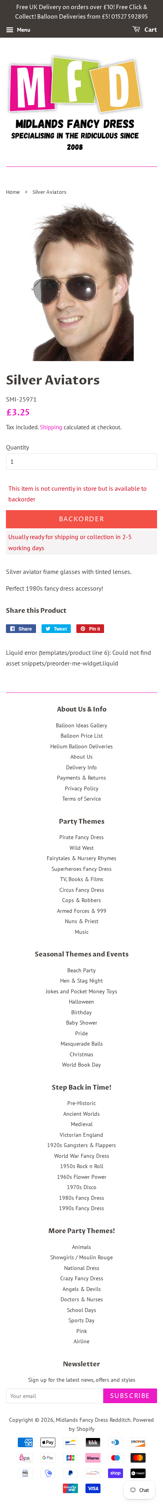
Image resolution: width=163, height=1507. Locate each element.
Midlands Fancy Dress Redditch (93, 1419)
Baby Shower (81, 1022)
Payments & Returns (81, 777)
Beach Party (81, 970)
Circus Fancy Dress (81, 889)
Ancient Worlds (81, 1113)
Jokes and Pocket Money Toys (81, 991)
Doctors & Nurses (82, 1299)
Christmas (81, 1054)
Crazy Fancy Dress (81, 1278)
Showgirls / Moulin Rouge (81, 1257)
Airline (81, 1341)
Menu (22, 29)
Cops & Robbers (81, 900)
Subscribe (130, 1396)
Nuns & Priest (82, 921)
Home (13, 192)
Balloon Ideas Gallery (81, 725)
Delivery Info (81, 767)
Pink (81, 1331)
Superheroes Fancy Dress (81, 868)
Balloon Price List (82, 735)
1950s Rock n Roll (81, 1166)
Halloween (81, 1001)
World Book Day (81, 1064)
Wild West (82, 847)
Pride (81, 1033)
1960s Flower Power (81, 1176)
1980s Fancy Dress (81, 1197)
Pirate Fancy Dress (81, 837)
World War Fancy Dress (81, 1155)
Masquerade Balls (82, 1043)
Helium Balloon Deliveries (81, 746)
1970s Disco (82, 1187)
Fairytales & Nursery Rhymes (81, 858)
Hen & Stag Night (81, 980)
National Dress (81, 1268)
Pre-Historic (81, 1103)
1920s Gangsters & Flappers (81, 1145)
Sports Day (81, 1320)
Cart (150, 30)
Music (82, 931)
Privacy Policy (82, 788)
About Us (81, 756)
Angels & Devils (82, 1289)
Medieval (82, 1124)
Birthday (81, 1012)
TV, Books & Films (81, 879)
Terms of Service (81, 798)
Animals (81, 1247)
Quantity (17, 447)
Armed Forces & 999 (81, 910)
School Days (81, 1310)
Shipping (51, 427)
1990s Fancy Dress (81, 1208)
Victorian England (81, 1134)
